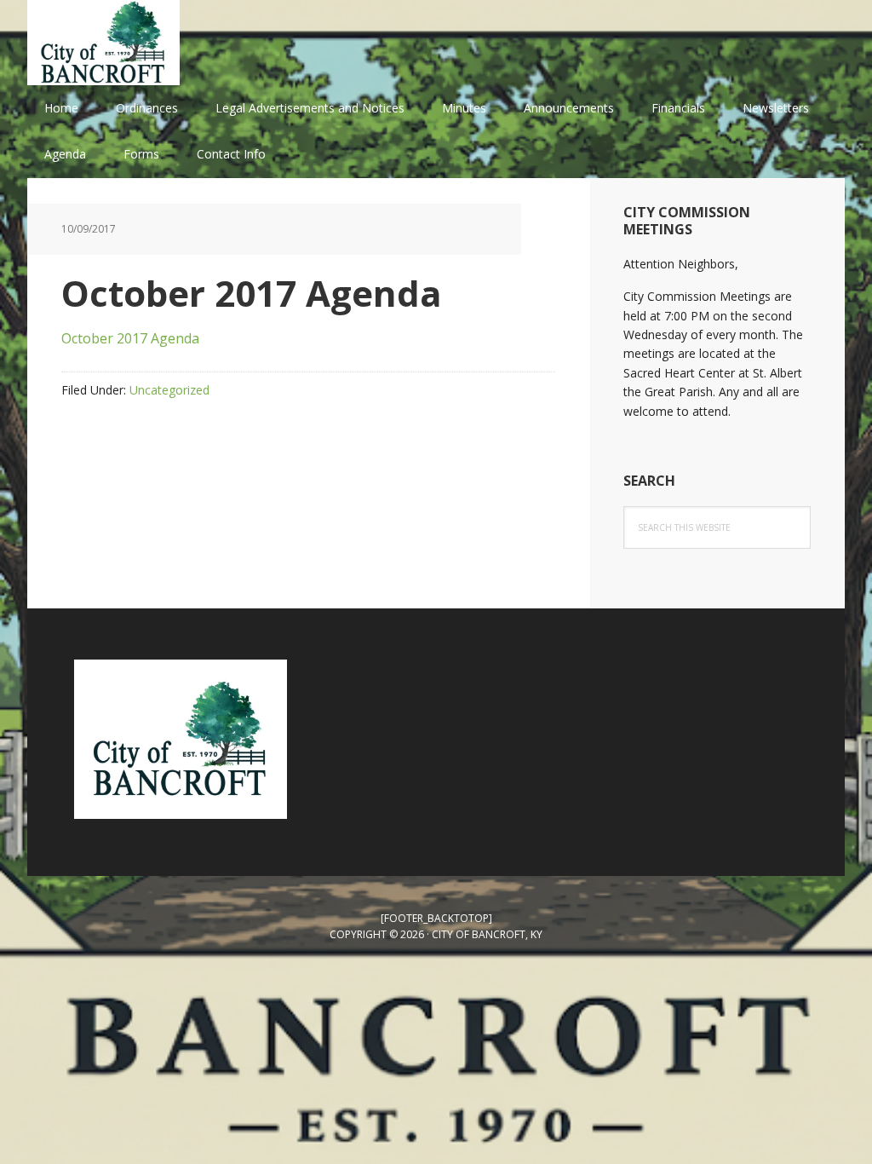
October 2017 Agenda (130, 338)
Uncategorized (169, 390)
